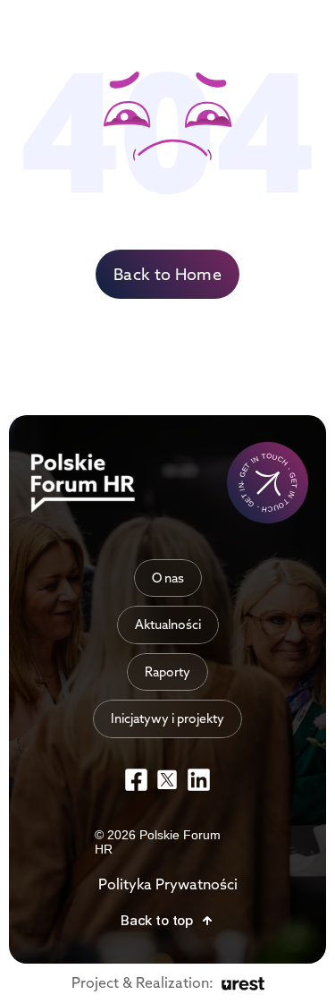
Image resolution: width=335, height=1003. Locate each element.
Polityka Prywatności (168, 884)
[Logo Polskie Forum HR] (86, 483)
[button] (167, 921)
